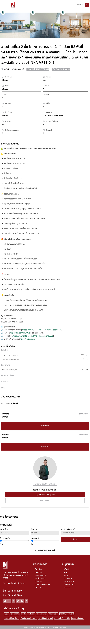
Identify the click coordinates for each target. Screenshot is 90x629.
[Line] (5, 601)
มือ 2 (6, 614)
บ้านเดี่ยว (38, 569)
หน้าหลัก (67, 569)
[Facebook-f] (9, 601)
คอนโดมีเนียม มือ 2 (67, 614)
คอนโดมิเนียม (40, 578)
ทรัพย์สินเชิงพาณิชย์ (42, 584)
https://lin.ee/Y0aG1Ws (20, 332)
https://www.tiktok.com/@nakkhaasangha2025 (32, 336)
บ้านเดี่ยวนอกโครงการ (28, 618)
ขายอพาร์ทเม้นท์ (77, 618)
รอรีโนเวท (31, 614)
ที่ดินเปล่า (38, 581)
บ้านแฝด (38, 587)
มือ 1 (23, 614)
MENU (80, 4)
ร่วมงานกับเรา (69, 584)
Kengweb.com (62, 627)
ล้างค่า (75, 539)
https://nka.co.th (27, 339)
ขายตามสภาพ (41, 614)
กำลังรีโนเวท (53, 614)
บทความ (67, 587)
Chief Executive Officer (45, 484)
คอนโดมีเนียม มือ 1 (11, 618)
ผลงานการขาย (69, 581)
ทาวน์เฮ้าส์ (38, 572)
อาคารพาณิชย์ (40, 575)
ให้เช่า (66, 575)
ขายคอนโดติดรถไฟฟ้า (62, 618)
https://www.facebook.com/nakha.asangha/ (41, 329)
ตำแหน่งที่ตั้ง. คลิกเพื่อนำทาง (14, 583)
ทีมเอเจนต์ (68, 578)
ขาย (65, 572)
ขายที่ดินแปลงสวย (45, 618)
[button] (2, 24)
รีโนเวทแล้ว (15, 614)
